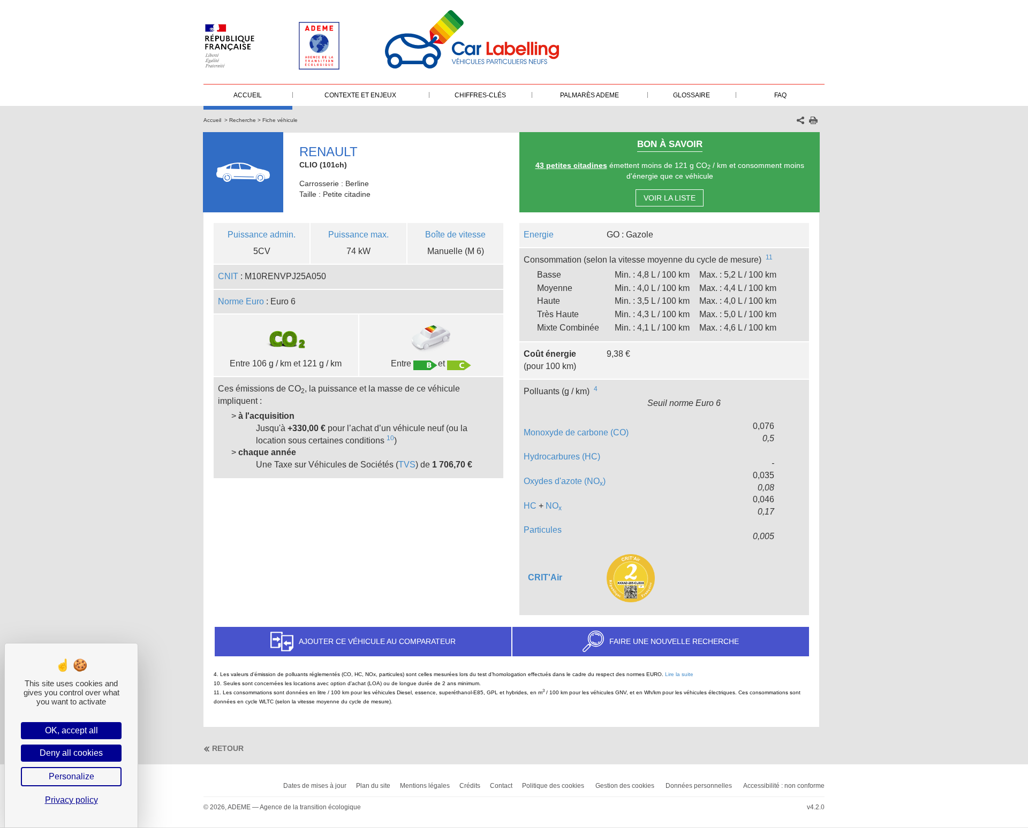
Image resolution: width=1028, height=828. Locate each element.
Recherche (242, 120)
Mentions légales (425, 785)
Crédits (469, 785)
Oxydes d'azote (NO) (565, 481)
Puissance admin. (262, 234)
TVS (406, 464)
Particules (543, 529)
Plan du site (373, 785)
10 (390, 438)
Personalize (71, 776)
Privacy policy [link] (71, 799)
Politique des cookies (553, 785)
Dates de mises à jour (314, 785)
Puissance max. (358, 234)
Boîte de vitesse (455, 234)
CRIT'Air (545, 577)
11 (769, 257)
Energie (539, 234)
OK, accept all (71, 730)
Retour (228, 748)
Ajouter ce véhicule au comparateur (377, 641)
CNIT (228, 276)
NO (554, 505)
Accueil (212, 120)
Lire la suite (679, 674)
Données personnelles (699, 785)
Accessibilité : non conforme (784, 785)
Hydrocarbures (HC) (562, 456)
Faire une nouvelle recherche (674, 641)
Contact (501, 785)
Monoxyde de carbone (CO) (576, 432)
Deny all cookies (71, 752)
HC (530, 505)
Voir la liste (670, 198)
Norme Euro (241, 301)
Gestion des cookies (624, 785)
